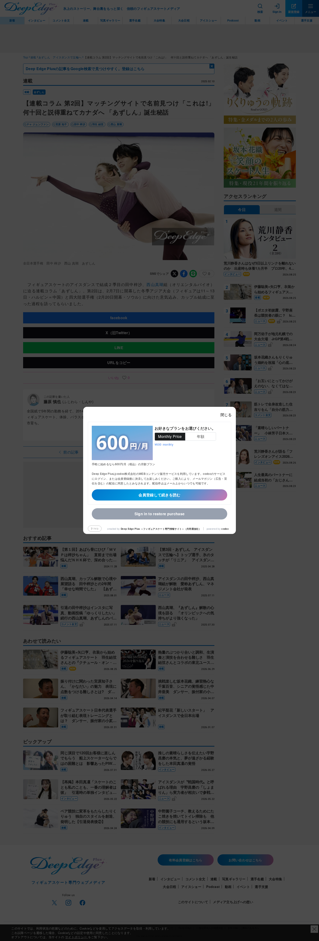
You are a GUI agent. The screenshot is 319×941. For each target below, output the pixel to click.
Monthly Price (170, 436)
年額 (201, 436)
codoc (225, 528)
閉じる (226, 414)
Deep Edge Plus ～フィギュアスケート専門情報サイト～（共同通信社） (161, 528)
